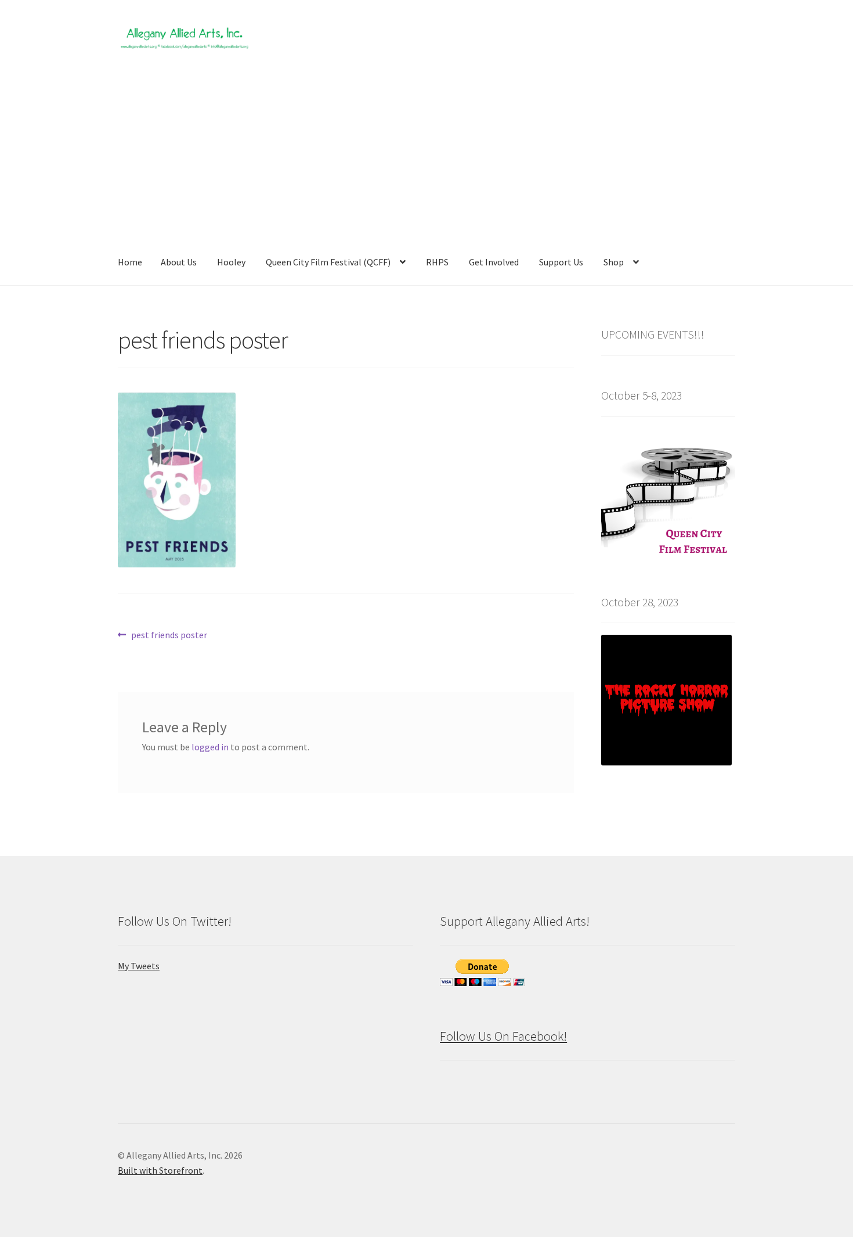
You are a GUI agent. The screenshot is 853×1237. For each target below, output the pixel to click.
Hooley (231, 262)
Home (130, 262)
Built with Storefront (160, 1170)
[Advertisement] (426, 152)
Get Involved (494, 262)
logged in (210, 747)
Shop (613, 262)
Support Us (561, 262)
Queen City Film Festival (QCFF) (328, 262)
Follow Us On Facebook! (503, 1036)
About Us (179, 262)
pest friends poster (169, 635)
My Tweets (139, 966)
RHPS (437, 262)
